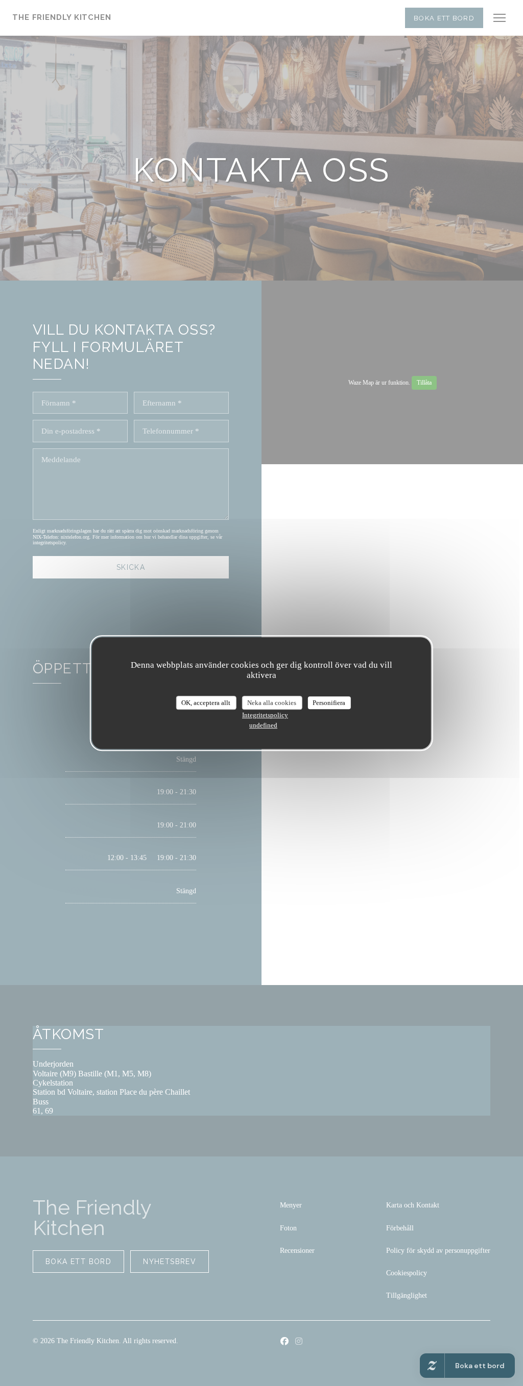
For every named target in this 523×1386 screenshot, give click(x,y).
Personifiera (329, 703)
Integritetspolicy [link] (265, 715)
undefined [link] (263, 725)
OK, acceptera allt (205, 703)
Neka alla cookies (271, 703)
